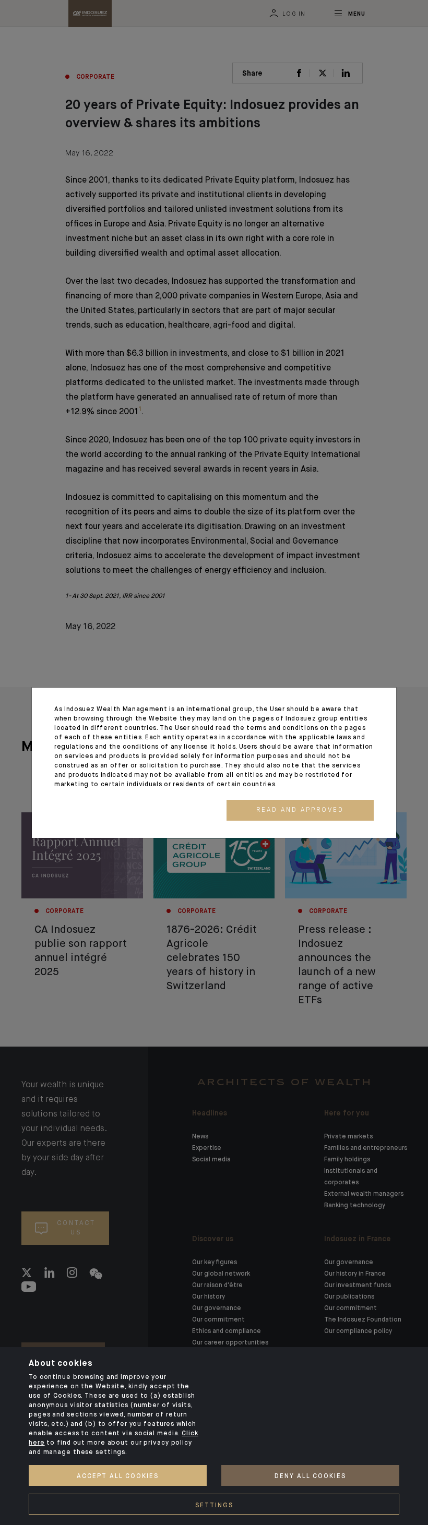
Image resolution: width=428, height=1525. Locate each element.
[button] (300, 810)
